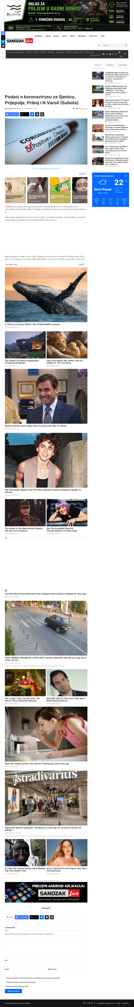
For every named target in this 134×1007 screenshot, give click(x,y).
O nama (118, 1003)
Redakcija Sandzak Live (13, 108)
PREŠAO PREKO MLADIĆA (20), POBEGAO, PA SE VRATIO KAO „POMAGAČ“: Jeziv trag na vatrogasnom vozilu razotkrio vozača (116, 90)
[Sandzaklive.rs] (19, 40)
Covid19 (46, 908)
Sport (72, 36)
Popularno (110, 65)
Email (7, 969)
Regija (56, 36)
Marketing (125, 1003)
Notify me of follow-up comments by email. (21, 982)
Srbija (48, 36)
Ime (6, 960)
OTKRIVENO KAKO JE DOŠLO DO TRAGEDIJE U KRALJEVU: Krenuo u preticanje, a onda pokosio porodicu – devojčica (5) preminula (117, 77)
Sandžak (38, 36)
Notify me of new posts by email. (18, 986)
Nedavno (98, 65)
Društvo (35, 52)
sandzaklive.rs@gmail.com (105, 1003)
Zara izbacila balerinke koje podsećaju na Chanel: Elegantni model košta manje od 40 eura (116, 127)
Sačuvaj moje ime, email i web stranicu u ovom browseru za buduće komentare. (33, 978)
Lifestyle (93, 36)
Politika (28, 52)
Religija (68, 52)
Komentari (123, 65)
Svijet (64, 36)
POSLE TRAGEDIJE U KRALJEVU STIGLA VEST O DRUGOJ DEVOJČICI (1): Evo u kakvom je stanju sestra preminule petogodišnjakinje (116, 116)
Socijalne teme (78, 52)
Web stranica (52, 969)
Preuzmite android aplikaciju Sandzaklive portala (46, 880)
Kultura (87, 52)
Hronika (42, 52)
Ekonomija (51, 52)
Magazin (81, 36)
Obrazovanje (60, 52)
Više (102, 36)
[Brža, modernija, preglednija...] (46, 892)
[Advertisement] (46, 76)
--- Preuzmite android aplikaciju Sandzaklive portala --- (46, 168)
